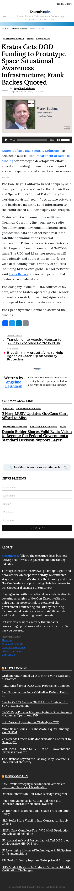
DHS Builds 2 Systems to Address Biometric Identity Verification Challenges (36, 869)
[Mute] (58, 140)
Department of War (28, 408)
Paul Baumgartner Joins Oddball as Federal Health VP (35, 694)
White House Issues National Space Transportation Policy (36, 812)
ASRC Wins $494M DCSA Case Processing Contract (36, 685)
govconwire (16, 668)
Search (65, 468)
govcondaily (16, 776)
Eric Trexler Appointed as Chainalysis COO (30, 722)
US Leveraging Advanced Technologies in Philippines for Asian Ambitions (37, 852)
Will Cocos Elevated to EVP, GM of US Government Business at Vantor (36, 750)
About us (7, 640)
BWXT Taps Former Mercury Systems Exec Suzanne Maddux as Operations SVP (37, 714)
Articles (8, 408)
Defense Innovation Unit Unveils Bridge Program (34, 793)
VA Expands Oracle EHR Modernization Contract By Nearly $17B (36, 740)
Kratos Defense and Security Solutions (31, 151)
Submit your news (12, 651)
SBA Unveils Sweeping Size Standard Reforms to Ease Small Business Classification (33, 785)
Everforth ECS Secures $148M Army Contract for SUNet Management (35, 704)
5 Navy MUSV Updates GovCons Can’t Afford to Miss (35, 415)
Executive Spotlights (43, 426)
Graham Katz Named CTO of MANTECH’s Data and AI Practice (36, 677)
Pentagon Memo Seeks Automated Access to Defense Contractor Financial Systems (31, 802)
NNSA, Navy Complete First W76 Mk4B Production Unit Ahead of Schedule (35, 832)
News (63, 426)
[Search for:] (37, 467)
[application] (37, 140)
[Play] (6, 140)
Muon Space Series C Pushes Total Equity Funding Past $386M (35, 730)
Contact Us (8, 654)
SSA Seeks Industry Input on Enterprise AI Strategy (36, 860)
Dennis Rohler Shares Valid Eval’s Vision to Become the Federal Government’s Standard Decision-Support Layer (37, 435)
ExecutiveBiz (10, 555)
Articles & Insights (12, 643)
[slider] (66, 140)
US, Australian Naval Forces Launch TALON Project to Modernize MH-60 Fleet (36, 842)
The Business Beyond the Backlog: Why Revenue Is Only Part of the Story (35, 760)
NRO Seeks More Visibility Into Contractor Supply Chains (35, 822)
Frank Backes (18, 274)
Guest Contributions (13, 647)
